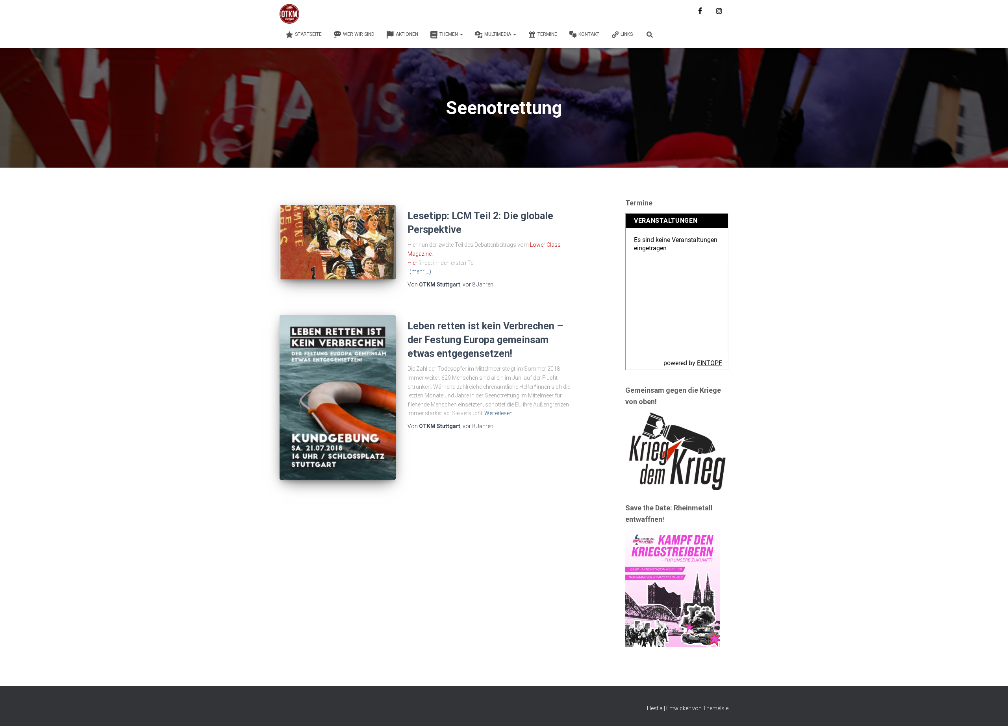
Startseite (308, 34)
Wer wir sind (358, 34)
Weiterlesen (498, 413)
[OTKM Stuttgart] (289, 14)
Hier (412, 263)
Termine (547, 34)
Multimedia (498, 34)
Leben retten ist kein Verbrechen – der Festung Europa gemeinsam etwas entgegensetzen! (485, 339)
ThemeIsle (715, 708)
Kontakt (588, 34)
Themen (449, 34)
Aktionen (407, 34)
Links (627, 34)
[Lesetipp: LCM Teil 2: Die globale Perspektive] (338, 242)
